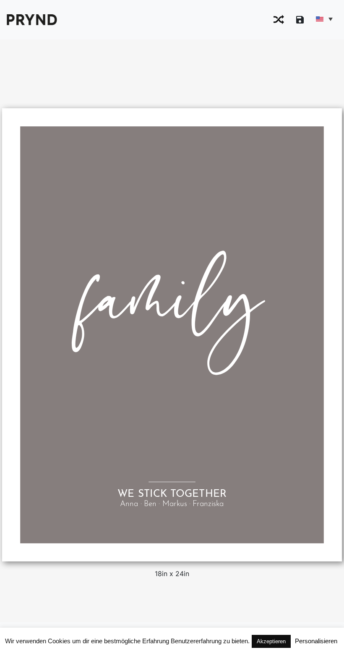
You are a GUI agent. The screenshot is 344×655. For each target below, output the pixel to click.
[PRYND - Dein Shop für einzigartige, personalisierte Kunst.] (32, 19)
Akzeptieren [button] (271, 641)
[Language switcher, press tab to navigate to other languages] (323, 19)
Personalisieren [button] (316, 641)
